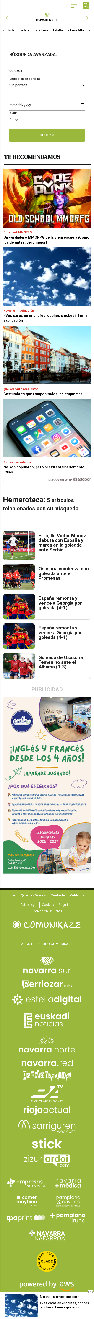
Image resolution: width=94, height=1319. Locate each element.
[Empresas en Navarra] (25, 1183)
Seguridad (66, 905)
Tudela (24, 30)
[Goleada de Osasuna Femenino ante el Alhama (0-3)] (19, 666)
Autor (13, 112)
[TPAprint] (25, 1218)
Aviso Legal (29, 905)
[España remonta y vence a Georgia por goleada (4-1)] (19, 606)
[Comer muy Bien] (25, 1200)
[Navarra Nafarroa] (47, 1235)
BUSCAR (47, 135)
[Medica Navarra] (68, 1183)
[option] (47, 18)
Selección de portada (24, 79)
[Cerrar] (90, 1292)
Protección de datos (47, 911)
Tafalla (57, 30)
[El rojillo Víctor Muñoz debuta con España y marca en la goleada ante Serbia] (19, 545)
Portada (8, 30)
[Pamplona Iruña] (68, 1218)
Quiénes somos (33, 895)
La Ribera (41, 30)
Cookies (48, 905)
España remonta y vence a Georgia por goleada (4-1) (60, 603)
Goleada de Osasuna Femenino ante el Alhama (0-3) (61, 662)
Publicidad (78, 895)
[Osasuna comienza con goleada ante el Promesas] (19, 577)
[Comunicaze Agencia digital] (47, 925)
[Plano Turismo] (68, 1200)
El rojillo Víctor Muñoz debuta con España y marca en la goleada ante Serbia (62, 542)
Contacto (58, 895)
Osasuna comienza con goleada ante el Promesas (64, 573)
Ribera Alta (75, 30)
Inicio (12, 895)
